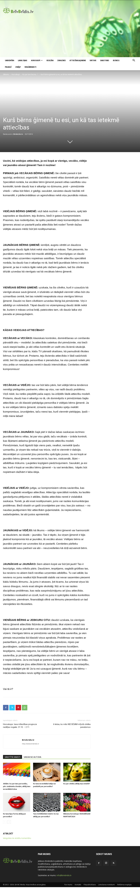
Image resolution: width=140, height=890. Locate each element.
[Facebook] (5, 707)
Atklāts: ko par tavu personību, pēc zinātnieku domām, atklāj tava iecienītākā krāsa (16, 786)
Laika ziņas (22, 60)
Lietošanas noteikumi (106, 884)
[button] (133, 60)
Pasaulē (8, 67)
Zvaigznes (61, 60)
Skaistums (104, 60)
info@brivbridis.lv (64, 875)
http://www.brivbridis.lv (30, 744)
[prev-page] (4, 822)
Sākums (6, 74)
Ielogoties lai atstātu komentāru (17, 838)
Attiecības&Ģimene (78, 60)
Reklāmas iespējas (124, 884)
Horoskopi (35, 60)
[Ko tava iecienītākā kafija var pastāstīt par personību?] (46, 772)
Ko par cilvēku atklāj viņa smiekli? (76, 784)
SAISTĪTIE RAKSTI (12, 757)
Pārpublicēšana (90, 884)
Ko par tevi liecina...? (30, 74)
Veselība (49, 60)
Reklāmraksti (30, 67)
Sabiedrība (9, 60)
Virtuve (93, 60)
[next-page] (9, 822)
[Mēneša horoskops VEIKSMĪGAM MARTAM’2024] (77, 802)
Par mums (68, 884)
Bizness (116, 60)
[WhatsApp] (24, 707)
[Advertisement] (70, 37)
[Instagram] (106, 863)
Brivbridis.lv (18, 134)
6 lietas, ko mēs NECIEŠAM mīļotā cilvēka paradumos (72, 725)
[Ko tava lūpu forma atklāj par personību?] (16, 802)
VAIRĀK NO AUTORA (32, 757)
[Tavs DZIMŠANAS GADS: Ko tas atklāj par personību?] (46, 802)
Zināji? (18, 67)
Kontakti (78, 884)
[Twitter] (12, 707)
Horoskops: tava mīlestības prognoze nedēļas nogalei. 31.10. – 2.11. (20, 725)
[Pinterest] (18, 707)
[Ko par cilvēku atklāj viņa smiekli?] (77, 772)
